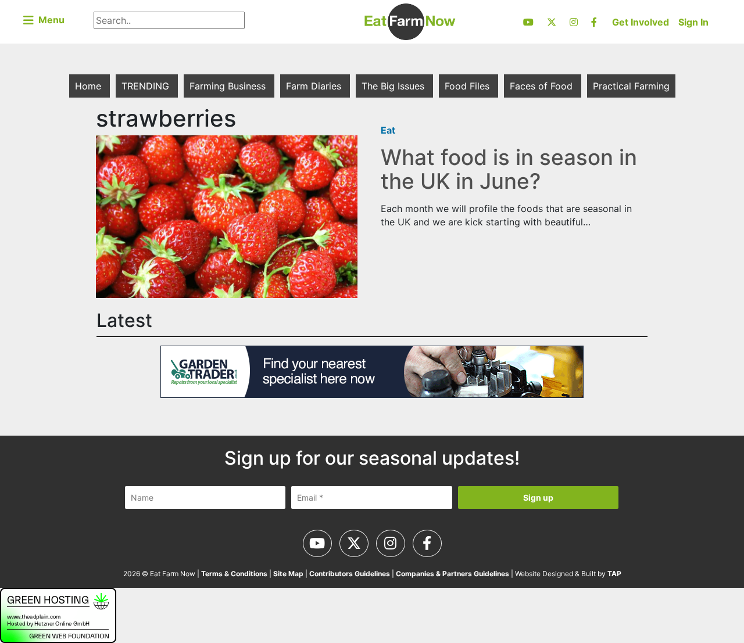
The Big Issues (394, 86)
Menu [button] (49, 20)
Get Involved (640, 22)
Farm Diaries (315, 86)
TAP (614, 573)
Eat (388, 130)
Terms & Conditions (234, 573)
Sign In (693, 22)
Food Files (468, 86)
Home (89, 86)
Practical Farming (631, 86)
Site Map (288, 573)
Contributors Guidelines (349, 573)
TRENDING (146, 86)
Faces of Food (542, 86)
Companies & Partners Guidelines (452, 573)
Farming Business (229, 86)
